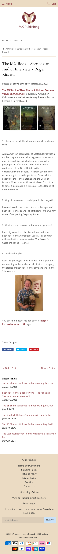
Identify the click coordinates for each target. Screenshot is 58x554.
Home (5, 40)
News (16, 40)
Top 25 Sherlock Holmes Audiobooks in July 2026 (27, 383)
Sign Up (50, 520)
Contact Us (29, 486)
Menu (9, 3)
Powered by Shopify (28, 537)
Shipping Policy (29, 469)
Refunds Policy (29, 473)
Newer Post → (48, 368)
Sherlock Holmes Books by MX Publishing (31, 534)
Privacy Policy (29, 477)
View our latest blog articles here (29, 497)
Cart (53, 3)
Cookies (29, 482)
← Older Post (9, 368)
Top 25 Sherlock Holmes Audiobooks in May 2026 (27, 424)
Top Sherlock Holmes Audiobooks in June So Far (26, 414)
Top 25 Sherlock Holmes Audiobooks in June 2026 (28, 405)
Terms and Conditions (29, 465)
